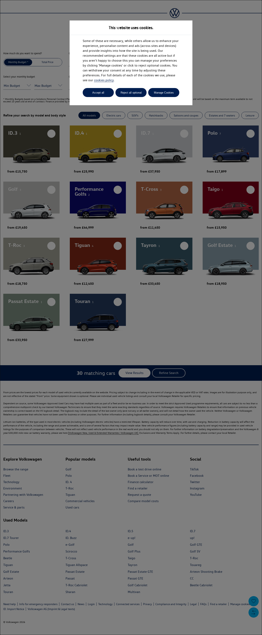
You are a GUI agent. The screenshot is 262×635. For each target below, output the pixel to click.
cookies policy (104, 80)
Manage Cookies (164, 92)
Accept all (98, 92)
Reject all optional (131, 92)
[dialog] (131, 317)
